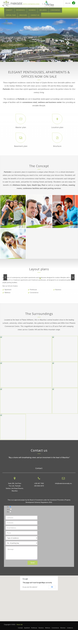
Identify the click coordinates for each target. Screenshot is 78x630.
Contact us (35, 15)
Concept (9, 10)
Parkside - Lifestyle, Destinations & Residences (25, 4)
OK (52, 587)
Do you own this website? (30, 587)
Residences (20, 10)
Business (32, 10)
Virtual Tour (11, 15)
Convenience (55, 10)
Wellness (43, 10)
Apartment (8, 289)
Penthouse (33, 289)
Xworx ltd (19, 624)
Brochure (23, 15)
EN (66, 3)
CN (69, 3)
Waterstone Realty (48, 3)
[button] (39, 597)
